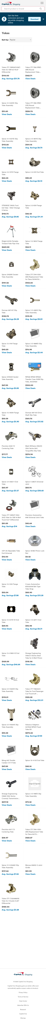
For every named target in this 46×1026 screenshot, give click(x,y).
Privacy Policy (23, 992)
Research (23, 1009)
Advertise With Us (23, 1005)
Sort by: (5, 40)
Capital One (23, 1014)
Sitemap (23, 1018)
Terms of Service (23, 997)
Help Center (23, 1001)
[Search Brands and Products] (40, 9)
